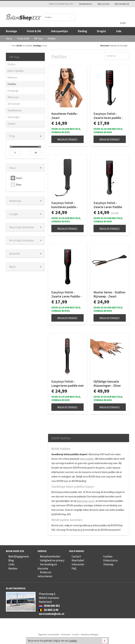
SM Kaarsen (13, 97)
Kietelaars (12, 77)
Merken (12, 568)
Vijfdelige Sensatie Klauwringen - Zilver (107, 383)
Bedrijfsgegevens (18, 556)
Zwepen (11, 123)
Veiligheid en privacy (52, 560)
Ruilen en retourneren (45, 574)
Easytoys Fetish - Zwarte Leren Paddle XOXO (108, 205)
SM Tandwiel (14, 103)
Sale (118, 31)
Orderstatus (110, 560)
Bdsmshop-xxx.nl (85, 501)
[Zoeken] (73, 17)
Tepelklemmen (15, 110)
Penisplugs (13, 90)
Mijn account (103, 3)
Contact (76, 556)
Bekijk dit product (67, 139)
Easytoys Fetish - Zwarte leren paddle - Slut (108, 116)
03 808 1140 (50, 610)
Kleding (82, 31)
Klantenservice (85, 3)
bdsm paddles (87, 458)
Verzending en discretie (47, 566)
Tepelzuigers (14, 117)
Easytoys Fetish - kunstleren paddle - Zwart (64, 205)
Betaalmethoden (50, 556)
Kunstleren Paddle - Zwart (64, 116)
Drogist (101, 31)
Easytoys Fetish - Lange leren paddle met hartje (67, 383)
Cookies (107, 556)
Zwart (19, 178)
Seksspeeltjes (59, 31)
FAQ (74, 568)
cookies (73, 640)
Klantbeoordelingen (89, 634)
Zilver (19, 184)
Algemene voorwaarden (48, 634)
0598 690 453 (51, 606)
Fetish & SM (34, 31)
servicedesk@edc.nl (51, 614)
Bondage (11, 31)
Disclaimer (65, 634)
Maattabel (78, 560)
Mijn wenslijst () (121, 3)
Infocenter (78, 564)
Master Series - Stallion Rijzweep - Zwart (109, 294)
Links (11, 564)
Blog (11, 560)
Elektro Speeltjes (16, 70)
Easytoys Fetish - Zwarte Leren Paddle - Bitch (66, 294)
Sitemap (108, 564)
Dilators (11, 64)
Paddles (12, 84)
